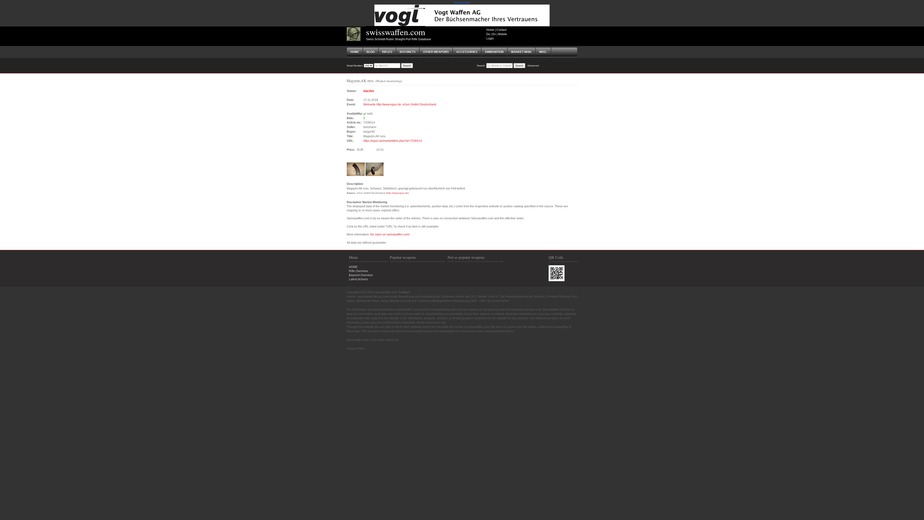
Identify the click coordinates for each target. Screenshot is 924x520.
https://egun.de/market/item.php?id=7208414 (392, 141)
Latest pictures (358, 279)
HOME (353, 267)
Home (490, 30)
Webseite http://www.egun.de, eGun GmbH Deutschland (399, 104)
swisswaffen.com (395, 32)
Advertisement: (462, 2)
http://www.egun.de (397, 193)
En (494, 34)
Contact (501, 30)
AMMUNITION (494, 52)
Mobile (502, 34)
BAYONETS (408, 52)
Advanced (533, 65)
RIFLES (387, 52)
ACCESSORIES (466, 52)
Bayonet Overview (361, 275)
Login (490, 38)
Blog (370, 52)
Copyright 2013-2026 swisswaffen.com (371, 292)
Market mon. (521, 52)
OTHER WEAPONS (436, 52)
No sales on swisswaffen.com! (390, 234)
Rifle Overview (358, 271)
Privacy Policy (355, 348)
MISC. (543, 52)
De (488, 34)
